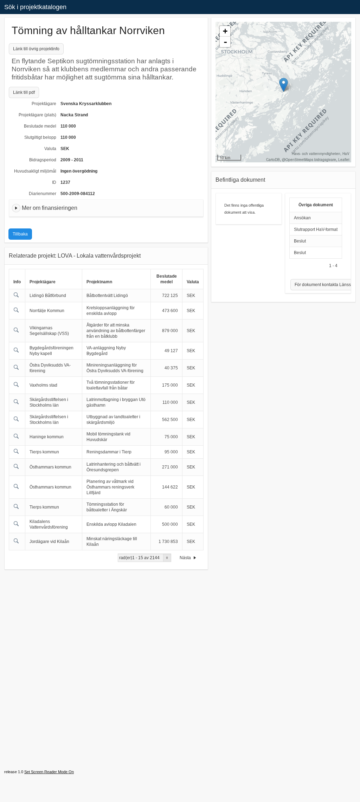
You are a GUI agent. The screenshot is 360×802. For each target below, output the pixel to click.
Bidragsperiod (42, 159)
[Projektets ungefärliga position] (283, 85)
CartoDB (273, 159)
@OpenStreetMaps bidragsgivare (309, 159)
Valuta (50, 148)
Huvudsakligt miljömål (35, 171)
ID (54, 182)
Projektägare (44, 103)
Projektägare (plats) (37, 114)
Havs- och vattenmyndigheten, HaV (320, 153)
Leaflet (343, 159)
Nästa (186, 557)
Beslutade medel (40, 126)
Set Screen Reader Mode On (49, 772)
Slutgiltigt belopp (40, 137)
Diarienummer (42, 193)
